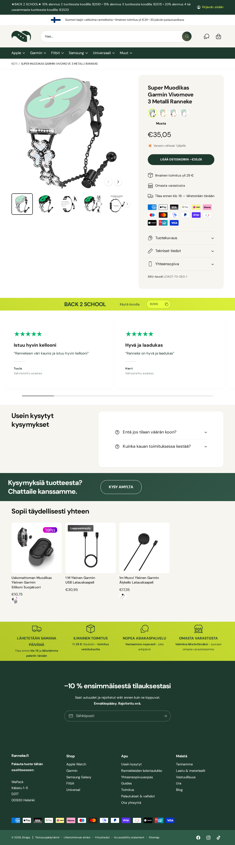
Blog (179, 790)
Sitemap (154, 837)
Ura (178, 783)
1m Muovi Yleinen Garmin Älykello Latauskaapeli (139, 580)
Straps (26, 837)
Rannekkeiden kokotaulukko (141, 771)
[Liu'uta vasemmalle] (108, 182)
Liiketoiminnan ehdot (77, 837)
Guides (126, 783)
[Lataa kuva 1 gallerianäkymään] (22, 204)
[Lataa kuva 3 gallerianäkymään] (69, 204)
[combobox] (116, 36)
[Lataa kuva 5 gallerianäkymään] (116, 204)
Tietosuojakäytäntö (47, 837)
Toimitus (127, 790)
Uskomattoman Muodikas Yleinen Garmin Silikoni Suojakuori (31, 582)
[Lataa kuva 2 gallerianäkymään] (45, 204)
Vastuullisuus (186, 777)
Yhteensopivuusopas (137, 777)
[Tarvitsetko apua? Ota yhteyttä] (207, 36)
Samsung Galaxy (78, 777)
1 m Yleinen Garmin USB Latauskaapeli (80, 580)
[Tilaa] (165, 716)
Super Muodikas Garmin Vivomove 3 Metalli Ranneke (59, 64)
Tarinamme (184, 764)
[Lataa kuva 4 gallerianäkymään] (93, 204)
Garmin (71, 771)
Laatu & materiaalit (190, 771)
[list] (117, 20)
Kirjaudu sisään (213, 7)
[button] (18, 53)
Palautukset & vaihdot (138, 796)
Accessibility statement (129, 837)
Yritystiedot (102, 837)
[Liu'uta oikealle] (118, 182)
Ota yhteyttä (131, 803)
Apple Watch (76, 764)
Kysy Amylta (121, 487)
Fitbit (70, 783)
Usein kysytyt (131, 764)
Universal (73, 790)
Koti (14, 64)
